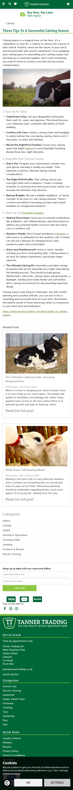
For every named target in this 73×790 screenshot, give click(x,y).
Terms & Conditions (14, 755)
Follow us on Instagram (16, 608)
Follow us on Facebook (5, 608)
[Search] (9, 4)
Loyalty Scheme (12, 738)
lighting (29, 148)
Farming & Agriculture (15, 535)
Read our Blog (11, 608)
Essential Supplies (33, 212)
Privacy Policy (11, 751)
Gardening (8, 716)
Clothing (7, 707)
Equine (6, 530)
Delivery (7, 742)
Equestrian (8, 694)
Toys (5, 711)
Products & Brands (13, 549)
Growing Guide (11, 539)
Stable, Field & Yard (13, 699)
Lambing (7, 544)
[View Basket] (68, 4)
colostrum (60, 233)
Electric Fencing (12, 554)
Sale (5, 724)
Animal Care (9, 686)
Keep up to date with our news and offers (27, 568)
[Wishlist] (16, 4)
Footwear (8, 703)
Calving (7, 525)
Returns (7, 746)
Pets (5, 720)
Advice (6, 520)
